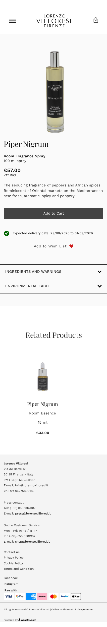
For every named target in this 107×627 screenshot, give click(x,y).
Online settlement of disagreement (72, 609)
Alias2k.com (28, 620)
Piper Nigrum (42, 403)
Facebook (11, 578)
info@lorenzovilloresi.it (31, 485)
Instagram (11, 583)
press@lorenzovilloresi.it (33, 513)
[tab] (53, 286)
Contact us (11, 552)
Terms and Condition (19, 568)
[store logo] (53, 20)
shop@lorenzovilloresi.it (32, 541)
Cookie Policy (13, 563)
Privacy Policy (13, 557)
